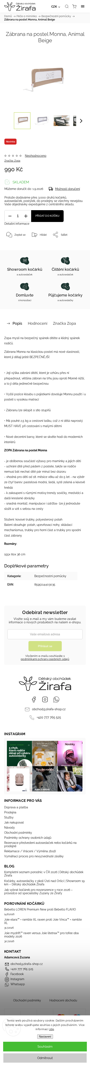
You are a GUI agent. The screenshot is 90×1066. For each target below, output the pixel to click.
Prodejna (10, 812)
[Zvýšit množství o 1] (26, 216)
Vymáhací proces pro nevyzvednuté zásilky (34, 856)
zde (51, 1029)
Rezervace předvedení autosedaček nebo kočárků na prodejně (40, 844)
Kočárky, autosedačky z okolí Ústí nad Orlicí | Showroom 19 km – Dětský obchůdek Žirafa (44, 882)
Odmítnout (45, 1058)
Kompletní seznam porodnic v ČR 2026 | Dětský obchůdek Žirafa (43, 873)
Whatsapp (56, 699)
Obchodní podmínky (18, 832)
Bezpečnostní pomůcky (50, 576)
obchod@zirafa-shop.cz (49, 709)
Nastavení (45, 1036)
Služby (9, 817)
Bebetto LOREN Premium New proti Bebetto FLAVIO (40, 909)
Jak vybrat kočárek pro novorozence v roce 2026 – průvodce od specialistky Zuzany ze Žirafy (38, 891)
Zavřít (76, 245)
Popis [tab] (17, 323)
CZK (54, 6)
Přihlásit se (45, 646)
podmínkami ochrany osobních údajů (45, 659)
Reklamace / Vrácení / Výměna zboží (30, 851)
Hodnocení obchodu (63, 1000)
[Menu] (82, 6)
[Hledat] (67, 6)
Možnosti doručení (67, 189)
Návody (9, 827)
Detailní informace (16, 223)
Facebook (34, 699)
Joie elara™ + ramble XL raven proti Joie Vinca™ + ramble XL (43, 921)
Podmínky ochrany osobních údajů (27, 837)
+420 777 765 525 (49, 717)
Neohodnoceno (35, 155)
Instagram (45, 699)
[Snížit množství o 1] (10, 216)
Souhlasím (45, 1046)
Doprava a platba (16, 807)
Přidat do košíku (47, 215)
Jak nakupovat (14, 822)
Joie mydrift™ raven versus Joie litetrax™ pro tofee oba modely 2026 (41, 934)
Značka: (12, 160)
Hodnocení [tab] (37, 323)
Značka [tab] (64, 323)
